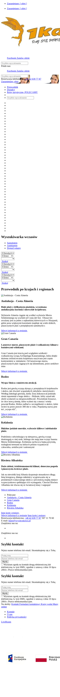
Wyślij (4, 562)
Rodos (10, 502)
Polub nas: (6, 66)
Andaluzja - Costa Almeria (19, 497)
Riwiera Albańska (15, 508)
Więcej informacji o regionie (14, 330)
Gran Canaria (13, 500)
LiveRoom (6, 622)
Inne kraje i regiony (10, 513)
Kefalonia (11, 505)
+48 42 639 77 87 (33, 79)
